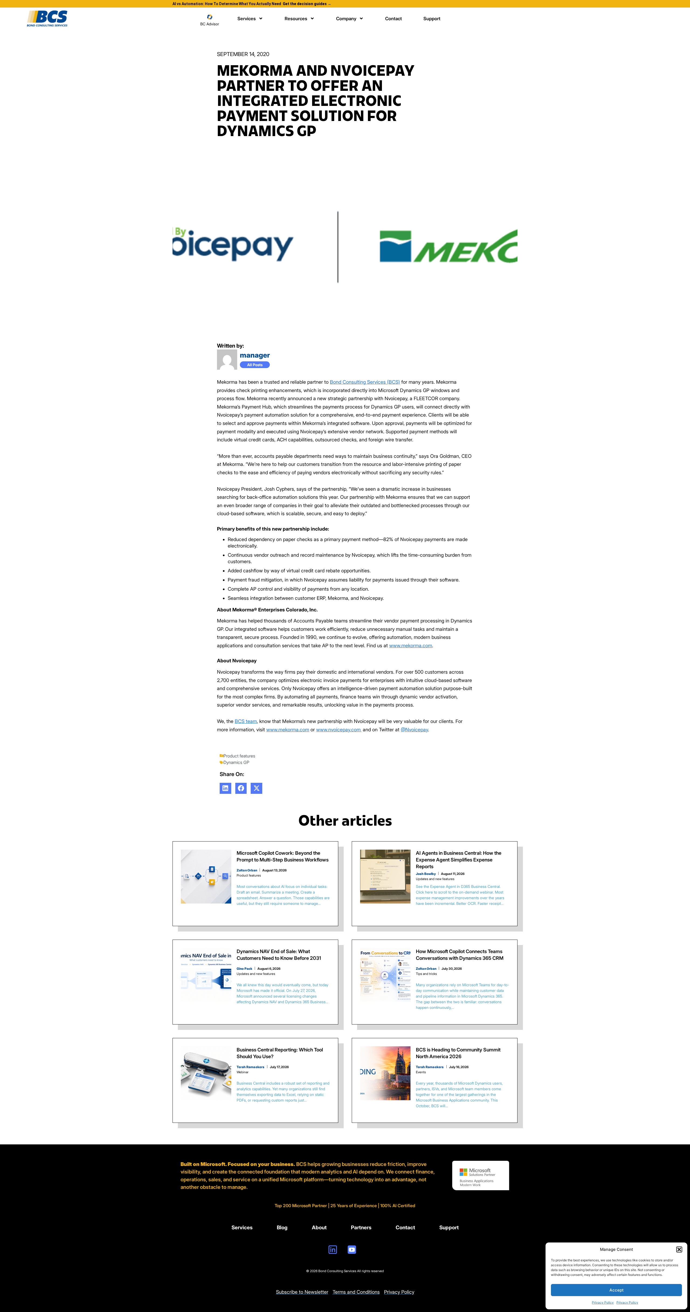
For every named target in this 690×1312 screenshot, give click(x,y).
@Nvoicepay (414, 729)
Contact (393, 18)
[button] (679, 1249)
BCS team (246, 721)
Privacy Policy (603, 1302)
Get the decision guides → (307, 4)
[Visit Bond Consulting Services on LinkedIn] (333, 1249)
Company (346, 18)
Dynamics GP (236, 762)
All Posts (255, 364)
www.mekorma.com (410, 645)
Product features (239, 756)
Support (431, 18)
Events (421, 1072)
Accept (616, 1290)
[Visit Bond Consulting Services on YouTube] (352, 1249)
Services (246, 18)
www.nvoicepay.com (338, 729)
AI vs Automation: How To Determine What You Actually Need (226, 4)
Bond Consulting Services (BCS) (365, 382)
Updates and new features (435, 879)
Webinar (243, 1072)
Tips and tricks (426, 974)
